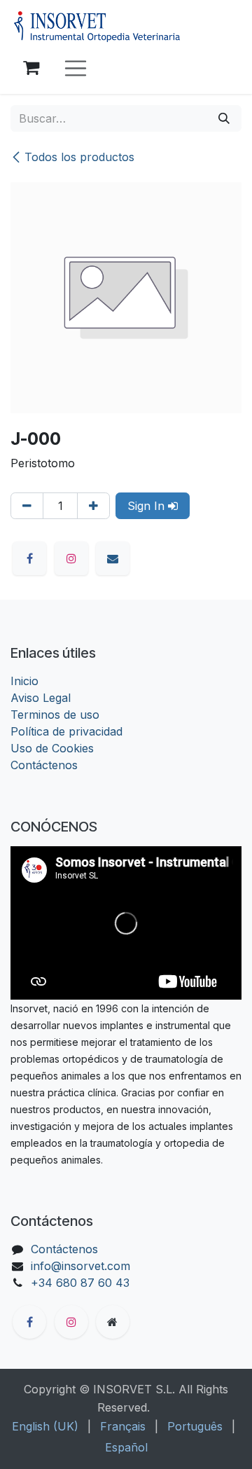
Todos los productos (79, 157)
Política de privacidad (66, 731)
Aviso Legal (40, 698)
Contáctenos (44, 765)
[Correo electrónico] (113, 558)
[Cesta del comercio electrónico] (30, 68)
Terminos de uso (54, 715)
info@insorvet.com (80, 1266)
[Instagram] (71, 558)
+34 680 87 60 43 (80, 1283)
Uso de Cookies (52, 748)
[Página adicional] (113, 1322)
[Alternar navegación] (75, 68)
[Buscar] (223, 118)
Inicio (24, 681)
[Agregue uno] (93, 505)
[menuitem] (45, 1426)
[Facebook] (29, 558)
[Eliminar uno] (26, 505)
